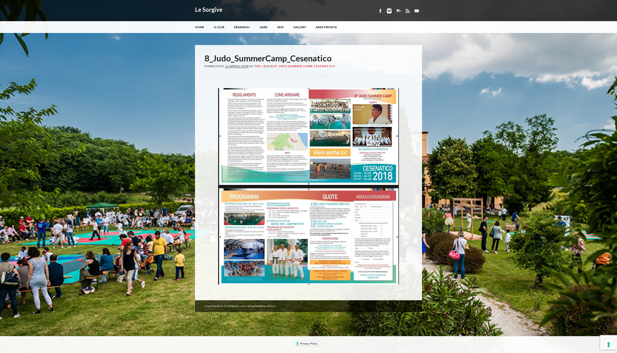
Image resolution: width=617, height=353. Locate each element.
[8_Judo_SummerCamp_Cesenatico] (308, 289)
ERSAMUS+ (242, 27)
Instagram (389, 10)
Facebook (380, 10)
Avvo (398, 10)
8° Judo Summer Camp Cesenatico (304, 66)
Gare (264, 27)
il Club (219, 27)
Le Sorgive (208, 9)
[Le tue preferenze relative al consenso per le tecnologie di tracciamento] (608, 344)
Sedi (280, 27)
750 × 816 (261, 66)
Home (199, 27)
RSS (407, 10)
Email (416, 10)
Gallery (299, 27)
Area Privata (326, 27)
